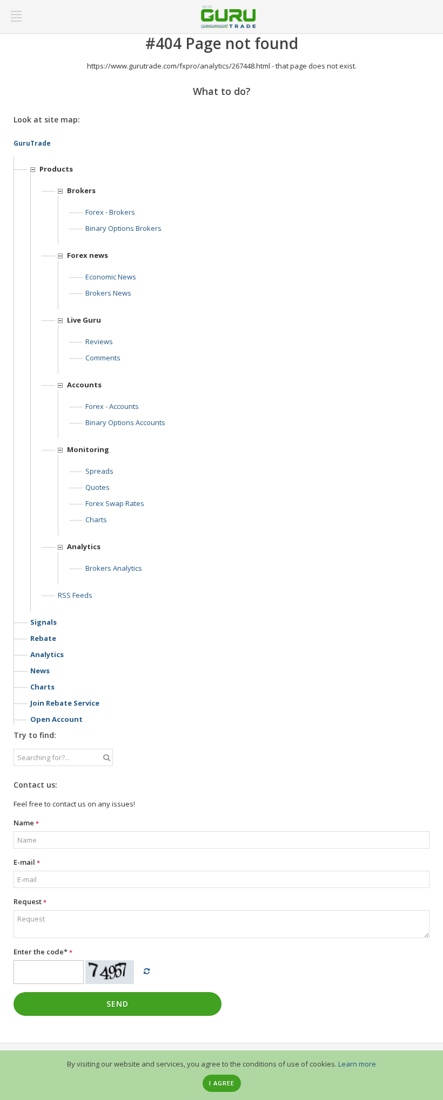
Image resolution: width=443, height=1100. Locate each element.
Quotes (97, 487)
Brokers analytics (113, 568)
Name (26, 823)
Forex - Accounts (112, 406)
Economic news (110, 277)
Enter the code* (43, 951)
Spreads (99, 471)
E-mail (27, 862)
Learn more (357, 1064)
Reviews (99, 341)
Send (117, 1004)
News (40, 670)
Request (30, 901)
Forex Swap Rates (114, 503)
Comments (102, 358)
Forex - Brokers (110, 212)
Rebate (43, 638)
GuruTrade (32, 143)
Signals (43, 622)
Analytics (47, 654)
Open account (56, 719)
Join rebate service (64, 703)
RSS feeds (75, 595)
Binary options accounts (125, 422)
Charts (96, 519)
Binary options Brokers (123, 228)
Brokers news (108, 293)
